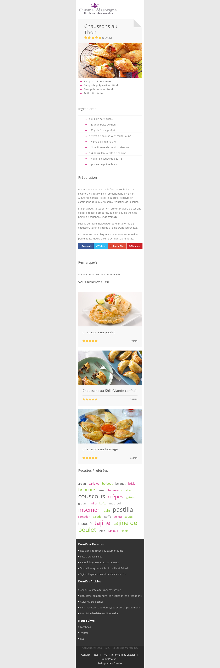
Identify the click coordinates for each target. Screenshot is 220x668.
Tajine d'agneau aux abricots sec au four (103, 574)
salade (97, 517)
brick (131, 484)
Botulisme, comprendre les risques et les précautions (111, 595)
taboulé (85, 523)
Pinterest (135, 246)
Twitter (102, 246)
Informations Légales (123, 654)
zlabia (124, 531)
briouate (86, 489)
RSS (82, 638)
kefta (102, 503)
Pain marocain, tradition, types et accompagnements (110, 607)
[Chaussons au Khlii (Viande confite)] (110, 384)
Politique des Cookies (110, 663)
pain (106, 510)
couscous (91, 496)
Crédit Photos (108, 659)
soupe (128, 517)
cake (101, 490)
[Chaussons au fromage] (110, 442)
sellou (118, 517)
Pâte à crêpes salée (91, 556)
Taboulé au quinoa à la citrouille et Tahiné (104, 568)
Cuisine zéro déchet (91, 601)
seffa (107, 517)
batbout (107, 484)
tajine (102, 522)
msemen (89, 509)
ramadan (84, 517)
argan (82, 484)
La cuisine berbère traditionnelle (99, 613)
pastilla (123, 509)
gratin (82, 503)
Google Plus (118, 246)
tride (102, 531)
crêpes (115, 496)
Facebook (86, 246)
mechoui (115, 503)
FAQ (105, 654)
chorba (126, 490)
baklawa (94, 484)
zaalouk (113, 531)
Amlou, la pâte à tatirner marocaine (100, 590)
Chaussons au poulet (98, 332)
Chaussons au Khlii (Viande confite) (109, 390)
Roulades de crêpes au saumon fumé (101, 550)
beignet (120, 484)
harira (93, 503)
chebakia (113, 490)
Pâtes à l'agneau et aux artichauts (99, 562)
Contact (85, 654)
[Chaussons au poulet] (110, 325)
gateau (130, 497)
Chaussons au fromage (100, 449)
